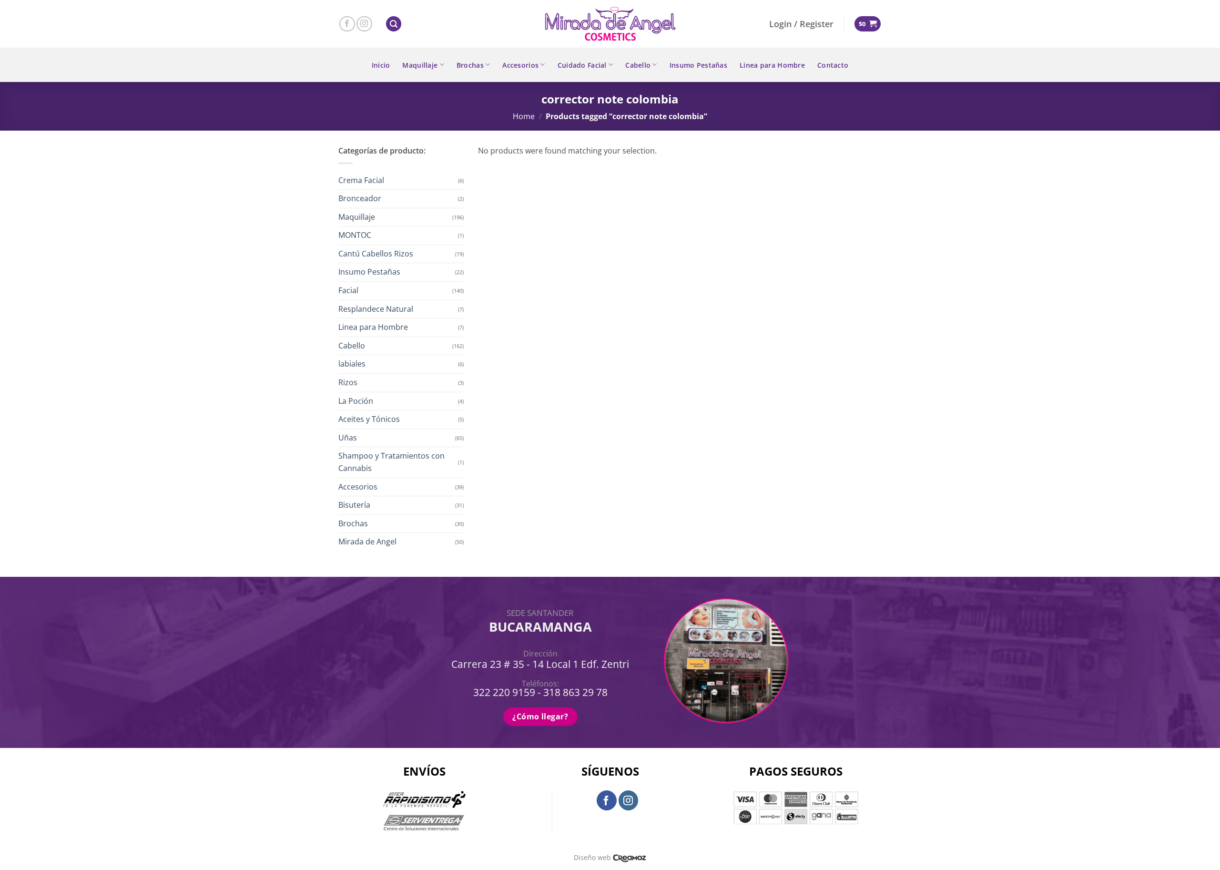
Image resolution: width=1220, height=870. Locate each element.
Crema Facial (361, 180)
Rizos (347, 382)
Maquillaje (419, 65)
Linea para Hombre (772, 65)
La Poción (355, 401)
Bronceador (359, 198)
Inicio (381, 65)
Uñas (347, 437)
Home (524, 116)
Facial (348, 290)
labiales (352, 363)
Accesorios (520, 65)
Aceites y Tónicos (369, 419)
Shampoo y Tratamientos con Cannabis (391, 461)
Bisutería (354, 505)
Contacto (832, 65)
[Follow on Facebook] (347, 24)
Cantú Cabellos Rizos (375, 253)
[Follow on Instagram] (364, 24)
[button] (393, 24)
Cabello (638, 65)
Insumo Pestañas (698, 65)
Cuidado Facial (582, 65)
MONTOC (354, 235)
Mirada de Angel (367, 541)
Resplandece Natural (375, 309)
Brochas (470, 65)
